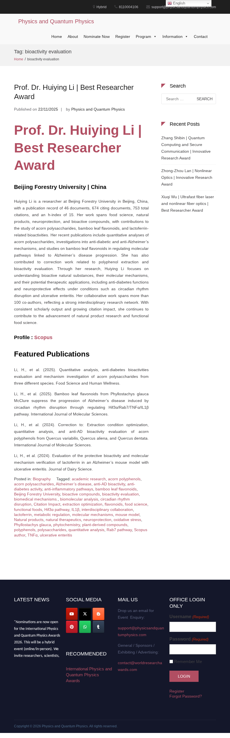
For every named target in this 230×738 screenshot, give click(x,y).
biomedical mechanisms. (36, 499)
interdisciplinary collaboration (107, 509)
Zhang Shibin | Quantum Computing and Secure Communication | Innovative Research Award (186, 148)
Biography (42, 479)
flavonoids (114, 504)
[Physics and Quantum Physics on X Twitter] (85, 614)
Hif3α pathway (56, 509)
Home (56, 36)
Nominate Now (97, 36)
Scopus (43, 337)
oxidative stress (127, 519)
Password (188, 639)
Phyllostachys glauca (32, 524)
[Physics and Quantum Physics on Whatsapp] (85, 627)
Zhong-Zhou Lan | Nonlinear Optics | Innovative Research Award (186, 177)
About (73, 36)
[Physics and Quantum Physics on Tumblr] (98, 627)
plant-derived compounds (104, 524)
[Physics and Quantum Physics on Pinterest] (72, 627)
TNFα (32, 535)
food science (136, 504)
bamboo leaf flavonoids (116, 489)
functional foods (28, 509)
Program (143, 36)
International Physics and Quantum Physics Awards (89, 674)
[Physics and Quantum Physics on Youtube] (72, 614)
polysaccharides (52, 529)
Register (122, 36)
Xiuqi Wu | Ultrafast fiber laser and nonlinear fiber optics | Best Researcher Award (187, 204)
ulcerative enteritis (56, 535)
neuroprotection (97, 519)
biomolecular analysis (79, 499)
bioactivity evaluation (120, 494)
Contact (201, 36)
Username (189, 616)
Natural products (28, 519)
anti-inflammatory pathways (68, 489)
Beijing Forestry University (37, 494)
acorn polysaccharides (34, 484)
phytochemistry (66, 524)
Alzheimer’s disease (73, 484)
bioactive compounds (81, 494)
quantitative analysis (86, 529)
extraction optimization (82, 504)
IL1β (75, 509)
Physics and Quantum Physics (56, 21)
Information (172, 36)
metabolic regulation (52, 514)
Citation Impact (47, 504)
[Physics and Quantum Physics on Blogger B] (98, 614)
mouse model (127, 514)
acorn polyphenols (124, 479)
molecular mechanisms (92, 514)
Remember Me (188, 661)
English (178, 3)
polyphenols (24, 529)
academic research (89, 479)
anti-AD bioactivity (109, 484)
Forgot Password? (185, 696)
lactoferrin (23, 514)
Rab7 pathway (119, 529)
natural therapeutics (63, 519)
